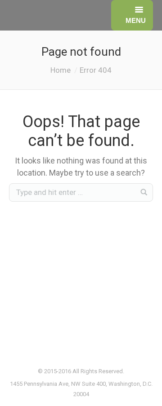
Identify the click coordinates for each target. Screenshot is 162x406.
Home (60, 70)
